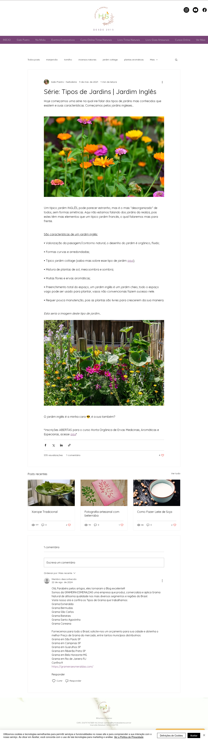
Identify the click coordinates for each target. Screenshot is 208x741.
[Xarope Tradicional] (51, 493)
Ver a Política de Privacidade (128, 737)
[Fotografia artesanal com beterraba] (104, 493)
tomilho (68, 59)
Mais (152, 59)
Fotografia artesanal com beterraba (101, 513)
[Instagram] (186, 10)
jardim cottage (110, 59)
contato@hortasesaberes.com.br (117, 723)
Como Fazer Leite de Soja (154, 512)
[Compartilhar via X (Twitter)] (53, 445)
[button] (176, 59)
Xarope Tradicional (45, 512)
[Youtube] (195, 10)
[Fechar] (204, 735)
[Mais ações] (162, 82)
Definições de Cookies (171, 735)
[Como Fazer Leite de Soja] (156, 493)
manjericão (52, 59)
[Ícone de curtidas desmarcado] (54, 681)
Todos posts (34, 59)
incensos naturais (87, 59)
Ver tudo (175, 473)
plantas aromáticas (133, 59)
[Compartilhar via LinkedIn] (61, 445)
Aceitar (193, 735)
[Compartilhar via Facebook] (45, 445)
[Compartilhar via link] (69, 445)
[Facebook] (204, 10)
